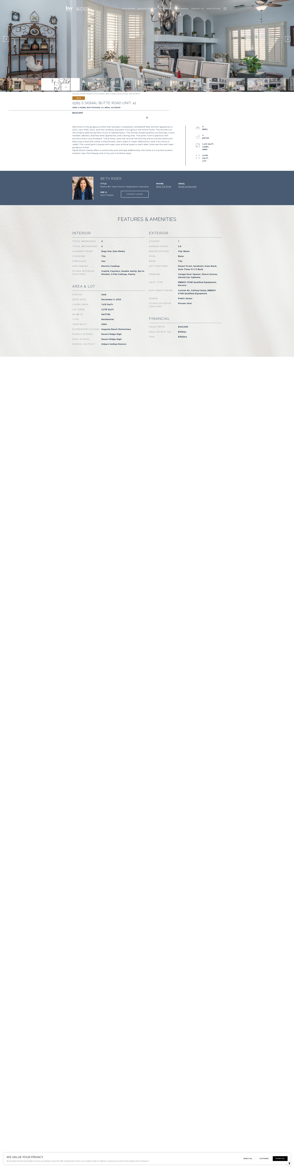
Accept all (280, 1158)
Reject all (248, 1158)
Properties (165, 8)
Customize (264, 1158)
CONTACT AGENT (134, 194)
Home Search (182, 8)
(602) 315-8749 (163, 187)
